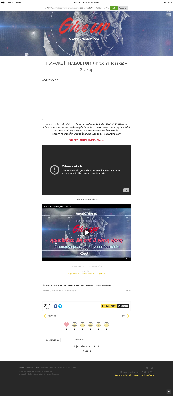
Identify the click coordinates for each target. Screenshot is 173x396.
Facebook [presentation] (80, 340)
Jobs (74, 368)
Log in (87, 351)
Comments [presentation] (52, 340)
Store (18, 3)
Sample (45, 368)
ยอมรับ (113, 8)
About (60, 368)
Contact (67, 368)
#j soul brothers (79, 285)
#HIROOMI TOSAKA (65, 285)
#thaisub (89, 285)
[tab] (52, 339)
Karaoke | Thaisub (81, 2)
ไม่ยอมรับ (122, 8)
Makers (10, 3)
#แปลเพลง (97, 285)
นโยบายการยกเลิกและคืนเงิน (144, 375)
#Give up (54, 285)
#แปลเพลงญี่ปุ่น (107, 285)
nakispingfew (94, 2)
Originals (30, 368)
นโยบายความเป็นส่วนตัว (87, 8)
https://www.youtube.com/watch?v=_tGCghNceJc (86, 273)
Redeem (53, 368)
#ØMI (48, 285)
